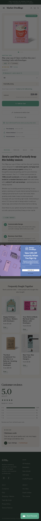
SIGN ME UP (31, 270)
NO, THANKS (30, 273)
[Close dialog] (40, 246)
